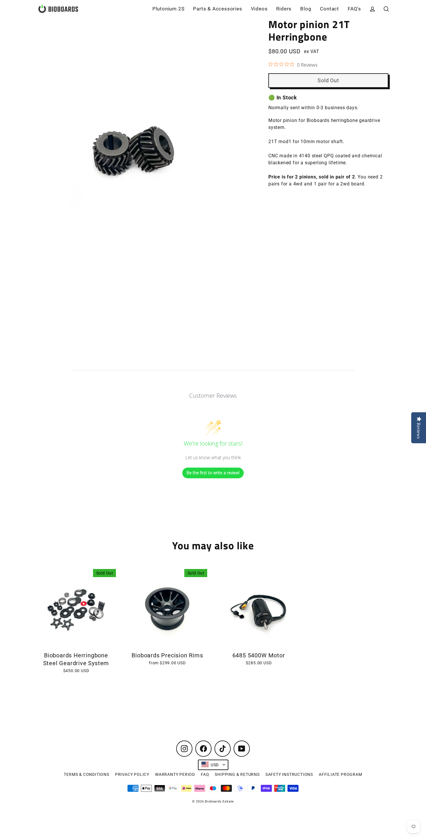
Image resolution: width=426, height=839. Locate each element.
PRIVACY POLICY (132, 774)
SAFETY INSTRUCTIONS (289, 774)
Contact (329, 9)
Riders (284, 9)
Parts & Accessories (217, 9)
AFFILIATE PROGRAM (340, 774)
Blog (305, 9)
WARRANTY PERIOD (175, 774)
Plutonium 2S (168, 9)
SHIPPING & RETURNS (237, 774)
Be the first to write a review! (213, 472)
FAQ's (354, 9)
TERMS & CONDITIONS (86, 774)
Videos (259, 9)
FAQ (205, 774)
